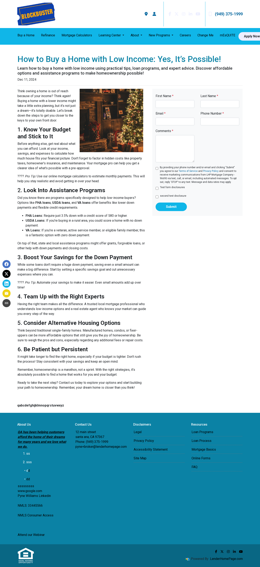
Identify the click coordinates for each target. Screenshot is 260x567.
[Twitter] (176, 14)
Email (161, 113)
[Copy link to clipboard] (6, 303)
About (135, 35)
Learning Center (110, 35)
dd (28, 479)
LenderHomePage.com (226, 559)
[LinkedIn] (190, 14)
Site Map (140, 458)
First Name (164, 96)
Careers (185, 35)
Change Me (205, 35)
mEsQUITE (227, 35)
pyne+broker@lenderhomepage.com (101, 447)
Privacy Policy (211, 171)
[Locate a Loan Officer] (154, 14)
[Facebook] (170, 14)
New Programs (160, 35)
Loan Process (201, 441)
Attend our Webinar (31, 535)
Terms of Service (188, 171)
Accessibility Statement (151, 449)
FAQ (194, 467)
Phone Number (212, 113)
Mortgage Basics (204, 449)
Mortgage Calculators (77, 35)
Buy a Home (26, 35)
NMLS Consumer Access (35, 515)
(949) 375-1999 (229, 14)
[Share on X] (6, 274)
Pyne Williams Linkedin (34, 496)
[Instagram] (183, 14)
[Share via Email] (6, 293)
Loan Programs (202, 432)
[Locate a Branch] (146, 14)
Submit (171, 207)
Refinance (48, 35)
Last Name (209, 96)
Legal (138, 432)
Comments (164, 131)
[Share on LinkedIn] (6, 284)
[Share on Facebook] (6, 264)
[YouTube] (198, 14)
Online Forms (201, 458)
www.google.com (30, 491)
